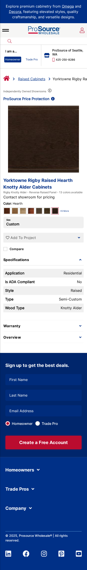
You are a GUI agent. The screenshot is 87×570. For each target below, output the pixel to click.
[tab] (43, 259)
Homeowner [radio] (12, 59)
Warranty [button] (11, 326)
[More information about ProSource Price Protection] (52, 99)
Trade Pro (50, 423)
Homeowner (22, 423)
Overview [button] (12, 337)
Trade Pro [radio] (32, 59)
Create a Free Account (43, 442)
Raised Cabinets (31, 79)
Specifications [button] (16, 259)
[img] (49, 91)
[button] (5, 30)
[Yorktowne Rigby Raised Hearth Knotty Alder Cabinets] (43, 139)
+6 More (64, 211)
